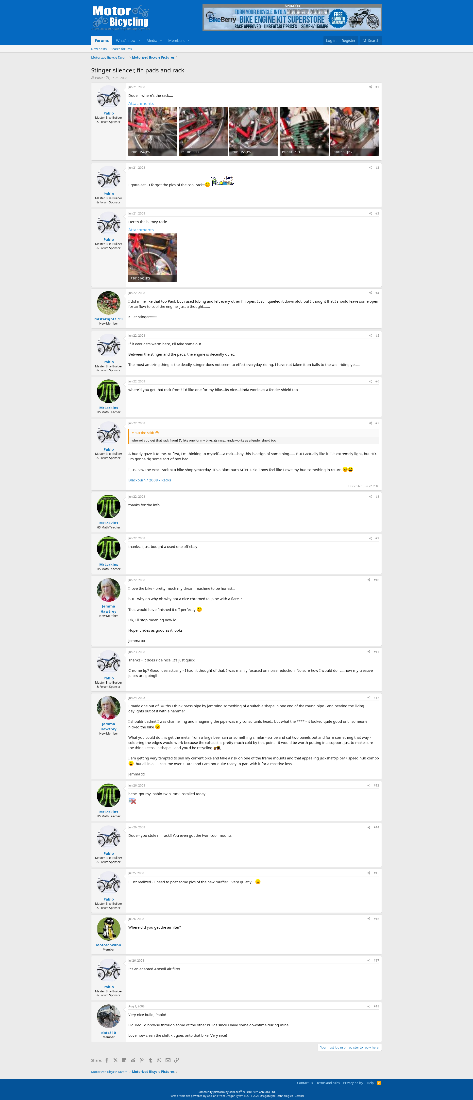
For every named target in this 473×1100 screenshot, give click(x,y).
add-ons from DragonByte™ (225, 1096)
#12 (376, 698)
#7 (377, 423)
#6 (377, 381)
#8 (377, 496)
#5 (377, 335)
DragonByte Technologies (276, 1096)
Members (176, 40)
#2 (377, 167)
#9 (377, 538)
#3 (377, 213)
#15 (376, 873)
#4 (377, 293)
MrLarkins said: (143, 432)
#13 (376, 785)
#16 (376, 919)
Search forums (121, 49)
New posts (99, 49)
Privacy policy (353, 1083)
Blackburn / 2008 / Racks (149, 479)
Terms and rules (328, 1083)
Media (152, 40)
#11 (376, 652)
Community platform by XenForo (237, 1092)
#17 (376, 960)
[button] (139, 40)
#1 (377, 87)
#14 (376, 827)
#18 (376, 1006)
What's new (125, 40)
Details (298, 1096)
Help (370, 1083)
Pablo (99, 78)
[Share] (370, 87)
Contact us (305, 1083)
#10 (376, 580)
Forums (102, 40)
